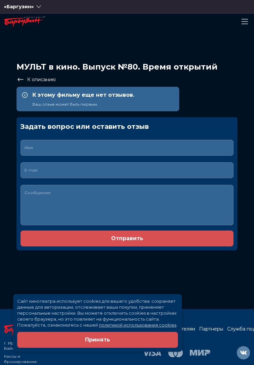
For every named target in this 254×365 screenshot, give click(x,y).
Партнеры (211, 329)
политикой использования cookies (137, 325)
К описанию (41, 79)
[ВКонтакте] (243, 352)
